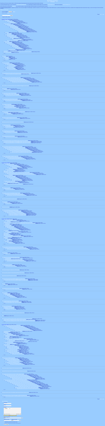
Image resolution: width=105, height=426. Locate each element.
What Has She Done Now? (7, 237)
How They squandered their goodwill (12, 40)
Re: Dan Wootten (7, 238)
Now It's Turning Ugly (7, 163)
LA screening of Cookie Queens (8, 342)
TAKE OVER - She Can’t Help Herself (9, 181)
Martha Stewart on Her (7, 234)
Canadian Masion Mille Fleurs (13, 168)
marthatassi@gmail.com (51, 4)
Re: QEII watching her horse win (8, 188)
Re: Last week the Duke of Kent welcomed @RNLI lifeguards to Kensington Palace (16, 279)
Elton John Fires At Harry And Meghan (10, 220)
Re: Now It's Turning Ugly (9, 169)
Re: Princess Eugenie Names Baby (10, 105)
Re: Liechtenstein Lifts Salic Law (8, 125)
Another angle (7, 336)
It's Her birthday (6, 230)
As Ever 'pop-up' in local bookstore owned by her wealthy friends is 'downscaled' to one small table (18, 222)
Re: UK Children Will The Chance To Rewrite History (11, 94)
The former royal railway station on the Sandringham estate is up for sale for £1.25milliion (15, 140)
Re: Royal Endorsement (8, 224)
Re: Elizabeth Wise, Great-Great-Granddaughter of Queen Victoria (13, 193)
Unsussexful (5, 183)
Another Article (6, 112)
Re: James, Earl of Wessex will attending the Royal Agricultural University (14, 147)
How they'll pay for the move (9, 34)
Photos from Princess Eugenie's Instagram (10, 107)
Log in (10, 11)
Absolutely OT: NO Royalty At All (6, 306)
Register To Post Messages (4, 9)
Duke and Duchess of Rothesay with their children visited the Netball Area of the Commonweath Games (17, 318)
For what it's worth (6, 41)
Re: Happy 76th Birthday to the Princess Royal (10, 131)
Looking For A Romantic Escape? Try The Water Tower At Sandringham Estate (13, 111)
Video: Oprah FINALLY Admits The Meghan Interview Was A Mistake (13, 338)
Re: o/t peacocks (6, 57)
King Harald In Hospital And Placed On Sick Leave (9, 117)
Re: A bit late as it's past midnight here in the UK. (11, 358)
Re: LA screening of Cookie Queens (12, 343)
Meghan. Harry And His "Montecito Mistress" (11, 231)
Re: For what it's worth (8, 42)
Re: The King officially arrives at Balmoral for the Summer (12, 99)
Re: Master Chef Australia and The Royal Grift (11, 335)
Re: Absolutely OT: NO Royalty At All (9, 307)
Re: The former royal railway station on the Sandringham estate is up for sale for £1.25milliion (17, 141)
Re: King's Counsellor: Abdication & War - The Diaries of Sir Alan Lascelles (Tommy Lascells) (20, 173)
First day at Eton (4, 88)
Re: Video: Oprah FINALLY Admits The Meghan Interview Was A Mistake (15, 339)
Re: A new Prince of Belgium (8, 63)
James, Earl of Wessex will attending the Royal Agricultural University (12, 146)
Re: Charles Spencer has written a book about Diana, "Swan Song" (13, 78)
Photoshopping (6, 332)
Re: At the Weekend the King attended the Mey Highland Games (13, 259)
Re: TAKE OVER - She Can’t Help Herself (13, 182)
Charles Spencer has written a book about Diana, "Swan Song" (11, 77)
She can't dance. (6, 233)
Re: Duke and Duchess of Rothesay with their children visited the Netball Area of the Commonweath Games (19, 320)
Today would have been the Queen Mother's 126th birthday (10, 288)
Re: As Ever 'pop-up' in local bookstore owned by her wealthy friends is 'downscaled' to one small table (20, 223)
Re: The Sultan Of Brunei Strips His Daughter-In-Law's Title (13, 157)
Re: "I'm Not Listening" (7, 253)
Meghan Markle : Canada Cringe (8, 171)
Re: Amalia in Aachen (7, 202)
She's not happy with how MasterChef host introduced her (12, 325)
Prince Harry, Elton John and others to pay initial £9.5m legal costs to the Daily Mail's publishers (17, 51)
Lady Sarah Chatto (8, 258)
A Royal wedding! (4, 292)
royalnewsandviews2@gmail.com (21, 4)
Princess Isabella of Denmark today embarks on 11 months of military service (13, 312)
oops (12, 38)
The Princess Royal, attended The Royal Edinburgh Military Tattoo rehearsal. (13, 272)
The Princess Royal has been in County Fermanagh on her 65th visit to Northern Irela (14, 395)
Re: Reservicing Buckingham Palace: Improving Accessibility (12, 301)
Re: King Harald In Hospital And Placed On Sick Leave (12, 118)
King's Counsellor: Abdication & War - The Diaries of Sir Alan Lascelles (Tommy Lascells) (16, 172)
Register (11, 408)
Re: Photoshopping (8, 333)
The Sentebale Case (7, 344)
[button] (17, 414)
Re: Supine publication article (9, 226)
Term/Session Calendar (7, 89)
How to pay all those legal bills (8, 219)
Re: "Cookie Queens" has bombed (10, 176)
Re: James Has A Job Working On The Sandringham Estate (12, 210)
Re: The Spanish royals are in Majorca (9, 265)
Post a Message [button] (52, 1)
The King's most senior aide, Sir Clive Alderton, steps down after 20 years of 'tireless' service (15, 392)
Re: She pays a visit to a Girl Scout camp (13, 346)
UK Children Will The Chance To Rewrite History (9, 93)
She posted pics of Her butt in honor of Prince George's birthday (13, 331)
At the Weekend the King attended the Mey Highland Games (10, 257)
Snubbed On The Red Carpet (9, 164)
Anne (3, 315)
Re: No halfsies (9, 33)
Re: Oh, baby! (6, 284)
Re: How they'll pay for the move (11, 35)
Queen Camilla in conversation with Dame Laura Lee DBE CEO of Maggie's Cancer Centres (15, 85)
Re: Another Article (8, 113)
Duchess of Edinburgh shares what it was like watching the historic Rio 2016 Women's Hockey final (16, 73)
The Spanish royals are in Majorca (7, 264)
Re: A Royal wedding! (7, 293)
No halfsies (7, 32)
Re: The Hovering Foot (8, 20)
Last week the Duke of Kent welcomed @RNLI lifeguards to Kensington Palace (13, 278)
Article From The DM (12, 340)
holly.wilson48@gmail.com (66, 4)
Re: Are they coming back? (9, 24)
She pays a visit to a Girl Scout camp (9, 345)
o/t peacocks (4, 56)
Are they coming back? (7, 23)
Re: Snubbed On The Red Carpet (13, 165)
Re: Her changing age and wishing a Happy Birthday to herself (14, 236)
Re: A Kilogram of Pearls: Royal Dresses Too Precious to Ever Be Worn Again (15, 247)
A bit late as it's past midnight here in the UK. (8, 357)
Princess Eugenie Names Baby (6, 104)
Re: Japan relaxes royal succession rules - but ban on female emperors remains (15, 374)
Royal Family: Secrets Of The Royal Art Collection (9, 275)
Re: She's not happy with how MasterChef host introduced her (17, 327)
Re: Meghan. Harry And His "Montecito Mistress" (14, 232)
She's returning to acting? (7, 52)
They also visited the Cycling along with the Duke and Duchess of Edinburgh (15, 319)
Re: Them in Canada (8, 241)
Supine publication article (7, 225)
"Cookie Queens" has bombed (8, 175)
